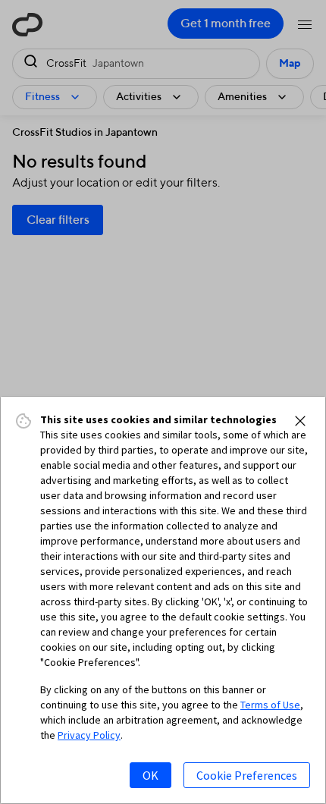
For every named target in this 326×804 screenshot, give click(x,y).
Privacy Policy (89, 735)
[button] (300, 421)
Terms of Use (270, 704)
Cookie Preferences (246, 775)
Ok (150, 775)
